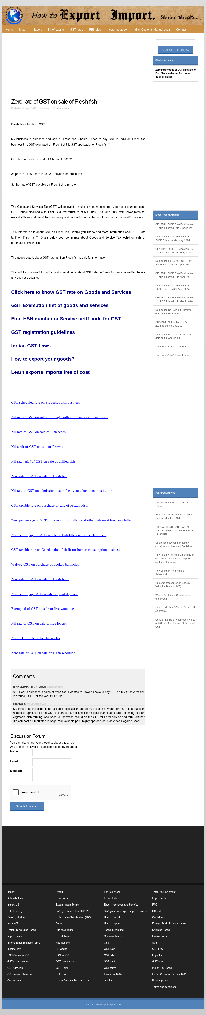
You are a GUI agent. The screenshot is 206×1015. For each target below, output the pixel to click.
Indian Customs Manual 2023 (151, 29)
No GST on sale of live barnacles (35, 638)
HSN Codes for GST (19, 955)
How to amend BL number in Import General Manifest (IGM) (174, 516)
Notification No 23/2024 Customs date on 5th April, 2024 (173, 336)
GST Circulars (15, 968)
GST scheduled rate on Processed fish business (45, 402)
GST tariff (109, 961)
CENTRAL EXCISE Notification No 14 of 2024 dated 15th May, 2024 (174, 250)
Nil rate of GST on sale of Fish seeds (38, 432)
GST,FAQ (157, 949)
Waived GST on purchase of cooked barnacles (45, 564)
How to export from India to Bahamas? (169, 572)
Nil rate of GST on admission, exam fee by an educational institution (61, 491)
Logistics (157, 955)
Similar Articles (164, 60)
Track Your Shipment (164, 892)
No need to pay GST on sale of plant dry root (44, 594)
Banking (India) (16, 917)
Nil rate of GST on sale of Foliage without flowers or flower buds (59, 417)
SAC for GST (63, 955)
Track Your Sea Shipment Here (172, 355)
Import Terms (14, 936)
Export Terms (63, 936)
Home (9, 29)
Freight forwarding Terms (21, 930)
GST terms (110, 968)
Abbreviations (15, 898)
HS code (157, 911)
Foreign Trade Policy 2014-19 (169, 923)
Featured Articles (165, 492)
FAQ (154, 904)
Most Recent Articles (167, 214)
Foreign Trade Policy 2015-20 (72, 911)
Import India (159, 898)
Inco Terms (62, 898)
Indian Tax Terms (162, 968)
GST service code (17, 961)
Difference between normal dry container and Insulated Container (174, 544)
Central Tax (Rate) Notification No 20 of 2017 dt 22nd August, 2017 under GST (175, 623)
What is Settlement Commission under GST (172, 596)
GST (106, 942)
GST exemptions (60, 108)
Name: (14, 751)
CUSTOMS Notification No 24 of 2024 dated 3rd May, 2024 (172, 323)
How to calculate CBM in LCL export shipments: (175, 608)
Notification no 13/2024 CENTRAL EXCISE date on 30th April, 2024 (174, 262)
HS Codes (61, 949)
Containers (158, 917)
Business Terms (64, 930)
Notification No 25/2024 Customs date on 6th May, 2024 (173, 311)
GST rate (157, 961)
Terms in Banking (114, 930)
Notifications (63, 942)
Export (37, 29)
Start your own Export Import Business (125, 911)
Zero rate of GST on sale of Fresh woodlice (43, 653)
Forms (59, 923)
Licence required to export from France (172, 504)
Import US (13, 904)
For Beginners (112, 892)
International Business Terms (23, 942)
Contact (181, 29)
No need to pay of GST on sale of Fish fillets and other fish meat (58, 535)
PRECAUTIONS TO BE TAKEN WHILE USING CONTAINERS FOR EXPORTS (174, 530)
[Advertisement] (78, 65)
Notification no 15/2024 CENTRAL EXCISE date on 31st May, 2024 (174, 238)
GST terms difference (19, 974)
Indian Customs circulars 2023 (169, 974)
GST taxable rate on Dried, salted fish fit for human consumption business (65, 550)
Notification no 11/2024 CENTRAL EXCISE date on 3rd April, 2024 (174, 287)
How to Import (112, 917)
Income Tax (14, 923)
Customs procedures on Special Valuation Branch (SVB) (172, 584)
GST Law (109, 949)
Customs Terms (113, 936)
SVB (154, 942)
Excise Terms (159, 936)
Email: (14, 761)
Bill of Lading (56, 29)
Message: (17, 771)
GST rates (76, 29)
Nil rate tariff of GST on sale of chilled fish (43, 461)
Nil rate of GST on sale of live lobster (39, 623)
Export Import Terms (67, 904)
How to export (112, 923)
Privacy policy (160, 980)
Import (23, 29)
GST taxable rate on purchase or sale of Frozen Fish (49, 505)
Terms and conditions (164, 987)
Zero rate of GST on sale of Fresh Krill (40, 579)
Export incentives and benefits (121, 904)
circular (108, 980)
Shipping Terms (161, 930)
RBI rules (95, 29)
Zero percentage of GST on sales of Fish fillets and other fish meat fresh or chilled (71, 520)
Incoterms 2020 (117, 29)
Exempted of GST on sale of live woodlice (42, 609)
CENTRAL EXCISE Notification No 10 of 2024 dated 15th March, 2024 (174, 299)
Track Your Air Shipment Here (171, 346)
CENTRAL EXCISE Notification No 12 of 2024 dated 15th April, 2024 (174, 274)
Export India (111, 898)
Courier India (14, 980)
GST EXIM (62, 968)
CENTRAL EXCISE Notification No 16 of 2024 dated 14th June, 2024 (174, 225)
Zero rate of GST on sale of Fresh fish (39, 476)
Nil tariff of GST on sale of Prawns (37, 447)
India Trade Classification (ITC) (73, 917)
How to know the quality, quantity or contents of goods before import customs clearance (174, 558)
